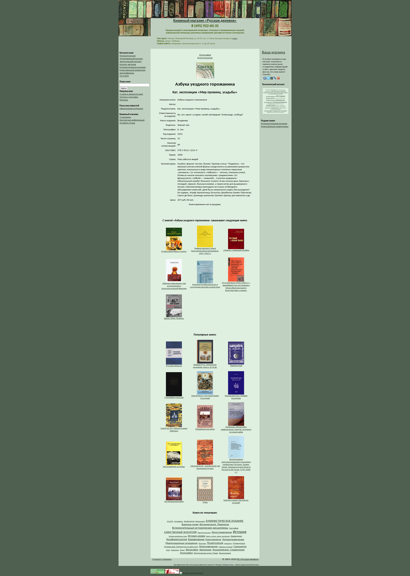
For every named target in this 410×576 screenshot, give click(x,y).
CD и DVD (124, 76)
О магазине (125, 117)
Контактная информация (131, 120)
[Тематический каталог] (275, 113)
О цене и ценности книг (131, 94)
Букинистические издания (274, 124)
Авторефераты (126, 73)
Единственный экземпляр (132, 70)
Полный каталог (127, 56)
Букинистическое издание (132, 67)
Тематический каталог (130, 61)
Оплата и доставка (128, 97)
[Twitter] (268, 78)
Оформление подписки (131, 109)
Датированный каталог (131, 59)
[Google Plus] (278, 78)
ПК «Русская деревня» (248, 559)
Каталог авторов (127, 64)
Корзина (123, 100)
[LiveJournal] (275, 78)
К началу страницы (162, 559)
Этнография (205, 55)
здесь (234, 38)
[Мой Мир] (271, 78)
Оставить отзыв (127, 123)
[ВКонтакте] (265, 78)
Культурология (205, 58)
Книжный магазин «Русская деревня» (205, 21)
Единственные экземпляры (274, 126)
